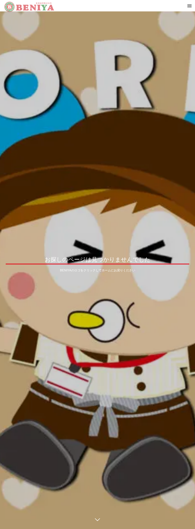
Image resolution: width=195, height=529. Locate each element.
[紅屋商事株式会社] (29, 5)
